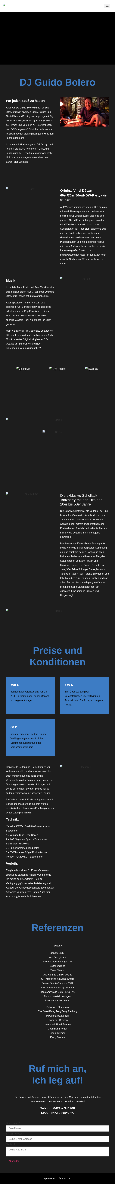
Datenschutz (65, 1178)
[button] (8, 369)
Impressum (49, 1178)
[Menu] (107, 6)
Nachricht (11, 1144)
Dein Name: (13, 1123)
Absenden (14, 1161)
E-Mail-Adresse (15, 1134)
